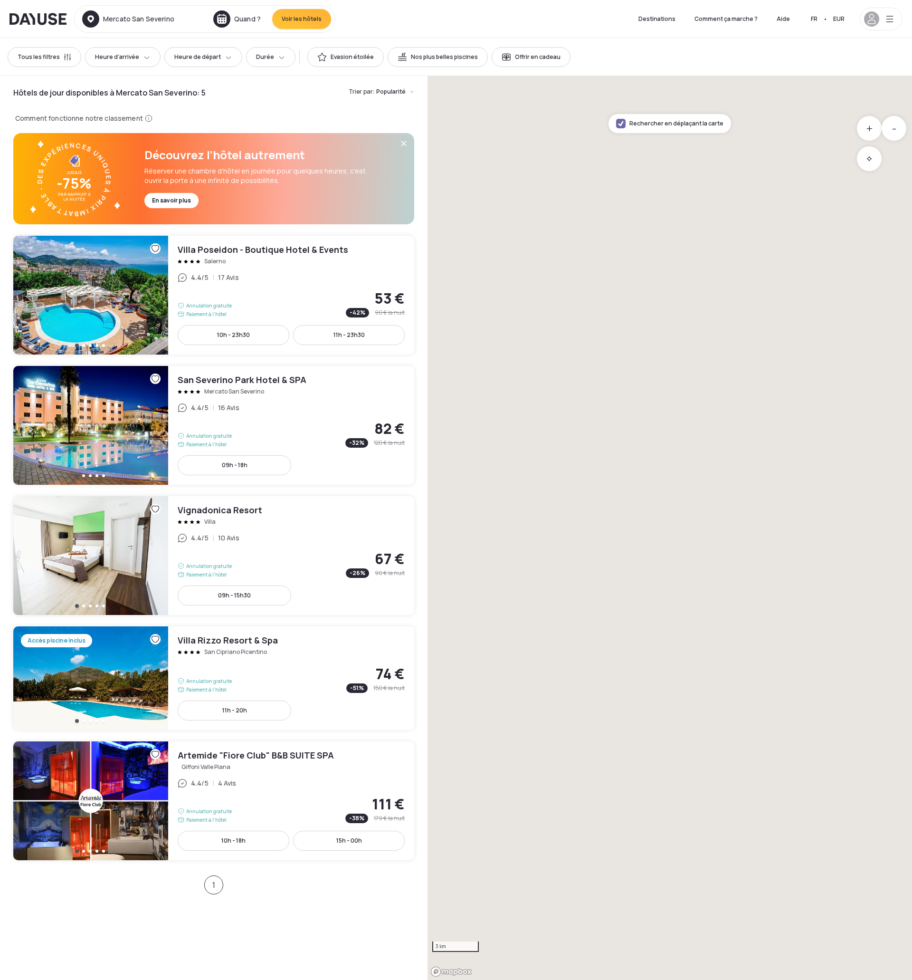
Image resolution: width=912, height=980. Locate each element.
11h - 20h (234, 710)
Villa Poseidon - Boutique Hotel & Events (213, 295)
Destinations (656, 19)
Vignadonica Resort (213, 555)
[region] (670, 528)
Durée (265, 57)
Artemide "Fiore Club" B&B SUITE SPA (213, 800)
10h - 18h (233, 840)
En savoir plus (171, 200)
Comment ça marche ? (726, 19)
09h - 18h (234, 465)
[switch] (345, 57)
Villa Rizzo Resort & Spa (213, 678)
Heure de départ (197, 57)
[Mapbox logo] (451, 971)
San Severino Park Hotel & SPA (213, 425)
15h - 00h (349, 840)
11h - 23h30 (349, 335)
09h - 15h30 (234, 595)
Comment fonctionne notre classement (79, 118)
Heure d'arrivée (117, 57)
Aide (783, 19)
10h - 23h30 (233, 335)
